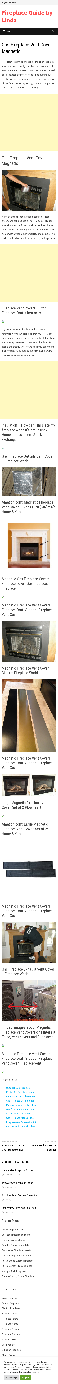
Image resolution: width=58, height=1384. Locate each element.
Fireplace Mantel (10, 1323)
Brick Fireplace (9, 1297)
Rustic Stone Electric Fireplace (18, 1260)
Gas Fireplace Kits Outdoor (20, 1117)
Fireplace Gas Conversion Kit (21, 1122)
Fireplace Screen (10, 1329)
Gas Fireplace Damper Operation (19, 1195)
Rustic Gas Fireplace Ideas (20, 1092)
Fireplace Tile (9, 1339)
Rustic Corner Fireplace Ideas (17, 1265)
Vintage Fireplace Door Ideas (17, 1255)
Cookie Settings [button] (11, 1377)
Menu (9, 31)
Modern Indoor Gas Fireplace (21, 1105)
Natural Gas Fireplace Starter (18, 1170)
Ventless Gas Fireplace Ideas (21, 1096)
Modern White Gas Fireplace (20, 1126)
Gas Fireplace (9, 1344)
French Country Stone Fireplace (18, 1276)
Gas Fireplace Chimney (18, 1113)
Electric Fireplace (11, 1308)
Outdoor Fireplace (11, 1349)
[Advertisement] (29, 122)
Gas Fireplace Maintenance (20, 1109)
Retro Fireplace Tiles (12, 1229)
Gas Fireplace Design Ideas (20, 1100)
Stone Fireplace (10, 1355)
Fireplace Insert (10, 1318)
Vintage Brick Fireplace (14, 1271)
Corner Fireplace (10, 1303)
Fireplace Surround (11, 1334)
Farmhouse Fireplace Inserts (16, 1250)
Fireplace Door (9, 1313)
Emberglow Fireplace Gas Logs (19, 1208)
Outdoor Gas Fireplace (18, 1087)
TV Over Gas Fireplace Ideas (17, 1183)
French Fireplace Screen (14, 1239)
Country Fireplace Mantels (15, 1245)
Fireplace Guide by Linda (27, 16)
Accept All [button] (25, 1377)
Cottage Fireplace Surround (16, 1234)
